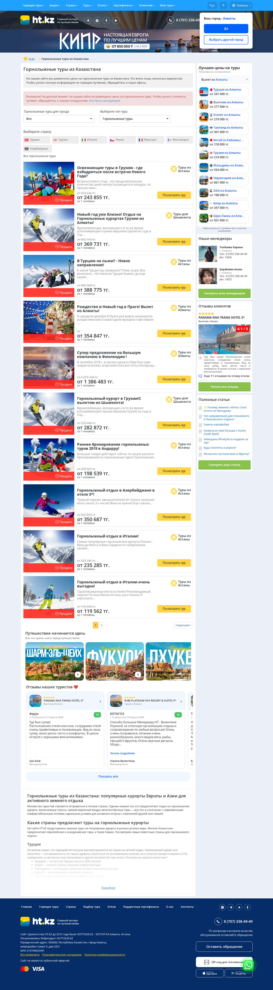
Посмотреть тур (174, 195)
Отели (102, 5)
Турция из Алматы (227, 90)
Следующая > (183, 625)
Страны (71, 5)
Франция (149, 139)
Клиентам (145, 5)
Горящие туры (32, 5)
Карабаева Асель (231, 269)
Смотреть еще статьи (224, 464)
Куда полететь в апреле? (220, 447)
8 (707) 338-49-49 (190, 19)
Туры (86, 5)
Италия (91, 139)
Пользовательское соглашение (62, 954)
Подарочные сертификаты (141, 906)
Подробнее (108, 887)
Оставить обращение (224, 946)
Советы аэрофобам (216, 424)
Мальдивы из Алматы (230, 165)
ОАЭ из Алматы (225, 191)
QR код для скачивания (228, 962)
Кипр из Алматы (225, 203)
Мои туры (166, 5)
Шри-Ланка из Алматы (230, 216)
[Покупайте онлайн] (33, 969)
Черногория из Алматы (230, 178)
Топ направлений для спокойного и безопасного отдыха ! (226, 417)
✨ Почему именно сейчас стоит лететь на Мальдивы (225, 409)
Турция (34, 139)
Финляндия (180, 139)
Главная (26, 906)
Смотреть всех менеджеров (224, 293)
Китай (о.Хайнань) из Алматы (235, 140)
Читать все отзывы (224, 386)
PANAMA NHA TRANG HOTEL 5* (222, 317)
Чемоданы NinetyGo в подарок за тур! (226, 440)
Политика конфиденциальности (104, 954)
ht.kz (32, 59)
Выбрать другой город (226, 40)
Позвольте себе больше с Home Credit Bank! (225, 432)
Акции (54, 5)
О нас (169, 906)
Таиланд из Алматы (228, 127)
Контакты (187, 906)
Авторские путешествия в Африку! (226, 454)
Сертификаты (122, 5)
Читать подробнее (122, 753)
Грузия (63, 139)
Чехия (119, 139)
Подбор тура (91, 906)
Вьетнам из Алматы (228, 102)
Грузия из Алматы (227, 153)
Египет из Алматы (226, 115)
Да (226, 28)
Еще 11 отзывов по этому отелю (227, 376)
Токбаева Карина (231, 247)
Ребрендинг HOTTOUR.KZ (57, 938)
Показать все (108, 776)
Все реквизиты (30, 954)
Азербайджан (38, 148)
